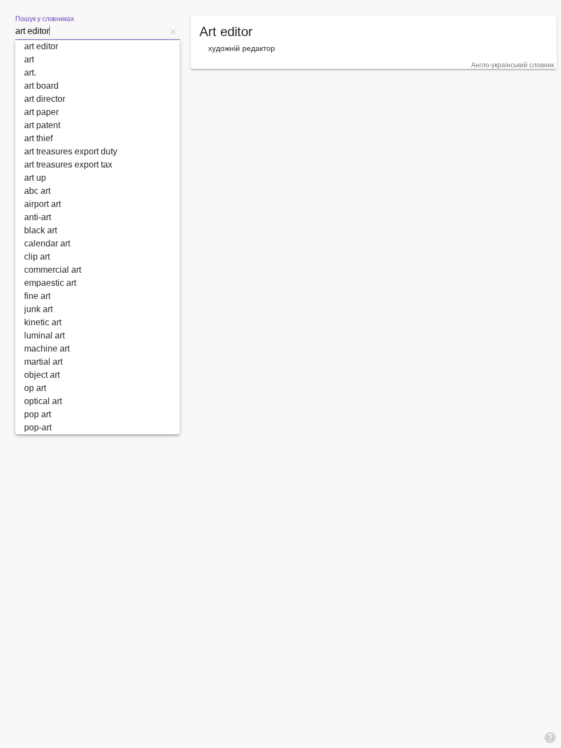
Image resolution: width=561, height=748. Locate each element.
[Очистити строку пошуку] (173, 31)
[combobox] (91, 31)
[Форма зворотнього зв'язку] (550, 737)
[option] (97, 46)
